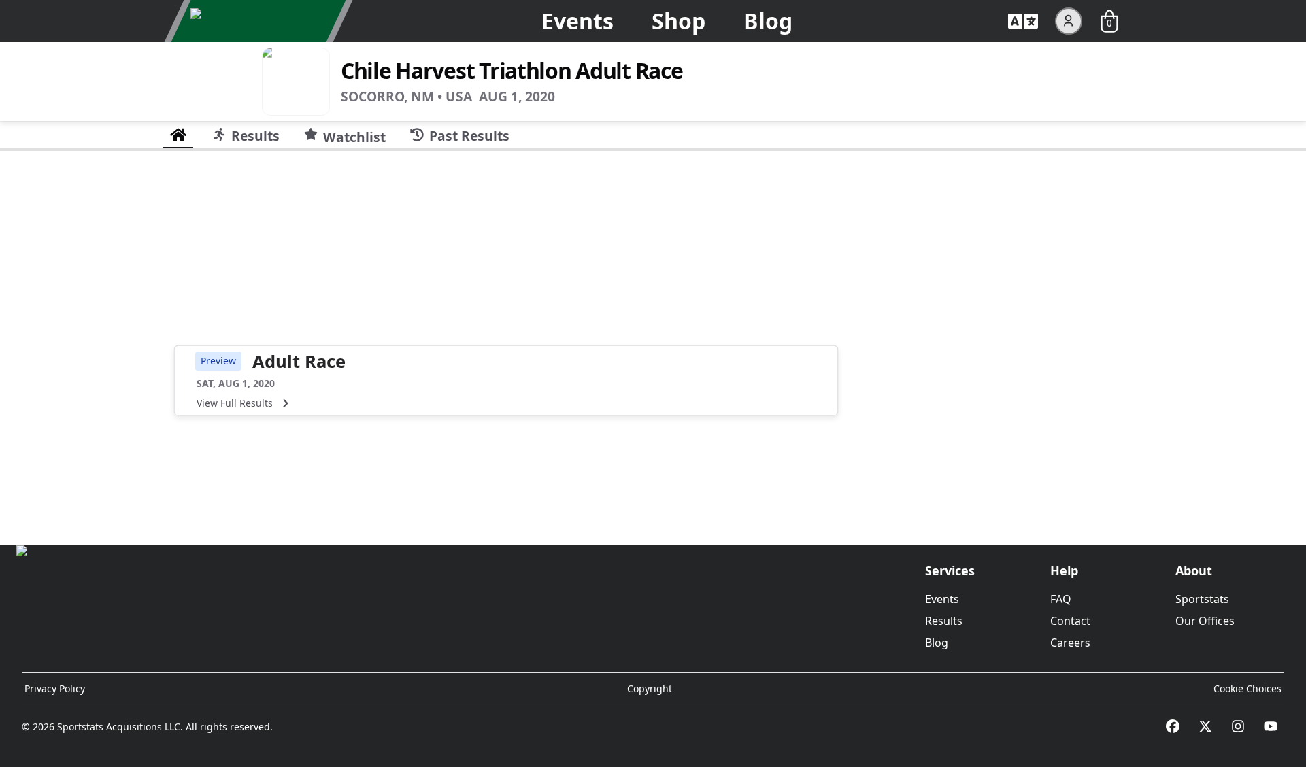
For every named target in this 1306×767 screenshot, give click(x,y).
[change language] (1023, 21)
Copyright (649, 688)
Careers (1070, 642)
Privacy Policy (54, 688)
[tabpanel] (653, 342)
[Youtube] (1270, 726)
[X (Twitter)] (1205, 726)
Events (577, 20)
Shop (678, 20)
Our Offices (1205, 620)
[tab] (178, 134)
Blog (767, 20)
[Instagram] (1238, 726)
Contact (1070, 620)
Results (943, 620)
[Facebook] (1172, 726)
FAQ (1060, 599)
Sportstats (1202, 599)
